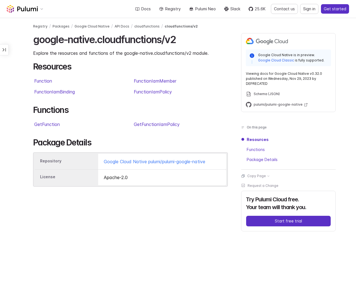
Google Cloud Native (92, 26)
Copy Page (256, 176)
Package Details (262, 159)
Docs (146, 8)
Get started (335, 8)
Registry (173, 8)
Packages (61, 26)
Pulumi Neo (205, 8)
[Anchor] (181, 39)
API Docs (122, 26)
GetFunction (47, 124)
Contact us (284, 8)
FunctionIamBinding (54, 92)
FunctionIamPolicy (153, 92)
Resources (258, 139)
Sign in (309, 8)
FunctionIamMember (155, 81)
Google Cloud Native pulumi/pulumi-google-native (154, 161)
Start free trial (288, 221)
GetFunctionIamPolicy (157, 124)
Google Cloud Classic (276, 60)
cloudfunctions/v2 (181, 26)
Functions (256, 149)
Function (43, 81)
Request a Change (263, 186)
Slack (235, 8)
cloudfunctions (147, 26)
